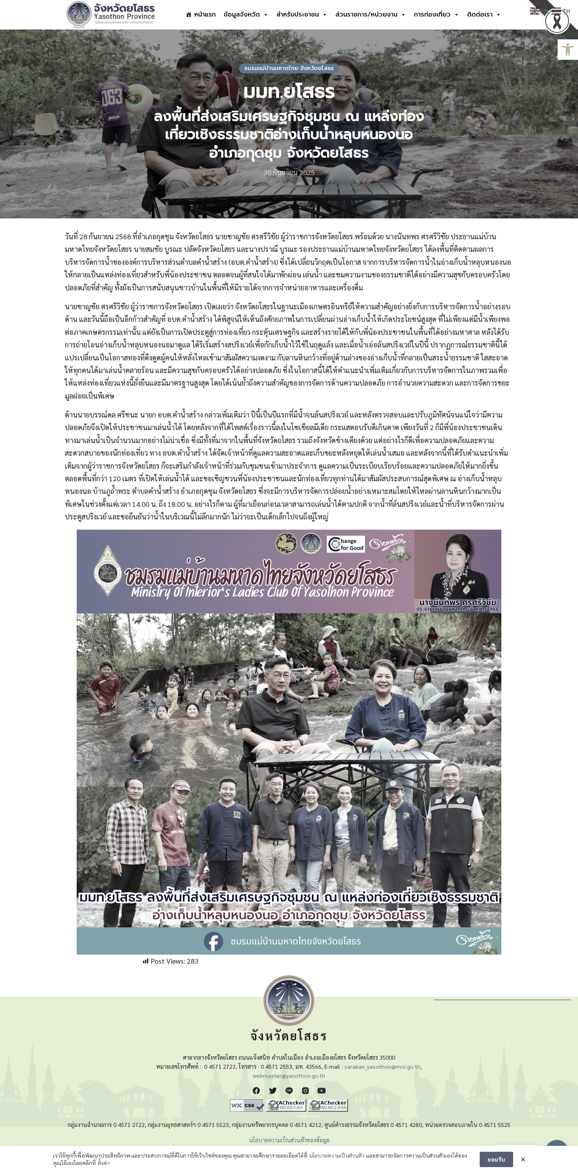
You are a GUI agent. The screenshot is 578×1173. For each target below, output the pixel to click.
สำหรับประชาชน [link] (297, 14)
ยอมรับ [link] (496, 1159)
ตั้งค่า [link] (104, 1162)
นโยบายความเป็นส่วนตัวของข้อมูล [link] (289, 1139)
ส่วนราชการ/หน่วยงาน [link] (366, 14)
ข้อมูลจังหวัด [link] (242, 14)
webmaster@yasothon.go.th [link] (289, 1075)
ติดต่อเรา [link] (480, 14)
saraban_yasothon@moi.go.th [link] (382, 1066)
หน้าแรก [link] (205, 14)
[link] (568, 49)
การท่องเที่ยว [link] (432, 14)
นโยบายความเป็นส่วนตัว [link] (336, 1155)
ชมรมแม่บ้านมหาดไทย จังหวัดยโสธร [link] (289, 68)
